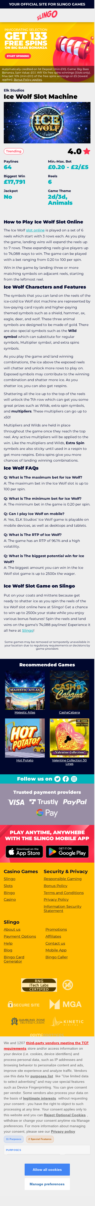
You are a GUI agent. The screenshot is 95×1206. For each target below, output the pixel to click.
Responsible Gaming (63, 879)
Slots (8, 886)
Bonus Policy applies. (28, 79)
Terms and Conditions (64, 893)
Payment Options (20, 936)
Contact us (55, 943)
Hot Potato (24, 760)
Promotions (56, 929)
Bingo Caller (56, 957)
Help (8, 943)
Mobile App (56, 950)
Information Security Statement (62, 908)
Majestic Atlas (25, 712)
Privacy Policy (56, 899)
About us (12, 929)
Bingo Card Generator (14, 959)
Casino (10, 899)
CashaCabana (69, 712)
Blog (8, 950)
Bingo (9, 893)
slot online (35, 230)
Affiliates (53, 936)
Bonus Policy (55, 886)
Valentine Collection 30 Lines (69, 762)
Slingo (27, 630)
